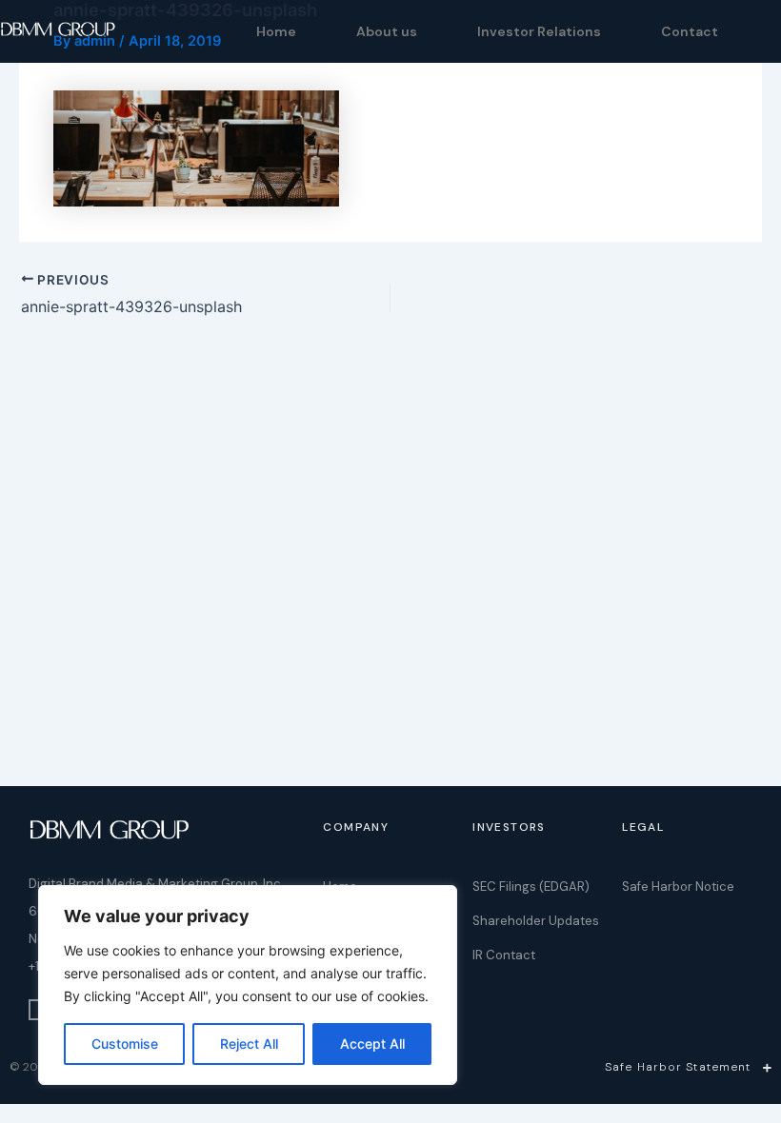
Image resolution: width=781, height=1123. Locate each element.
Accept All (372, 1043)
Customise (124, 1043)
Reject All (249, 1043)
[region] (247, 985)
